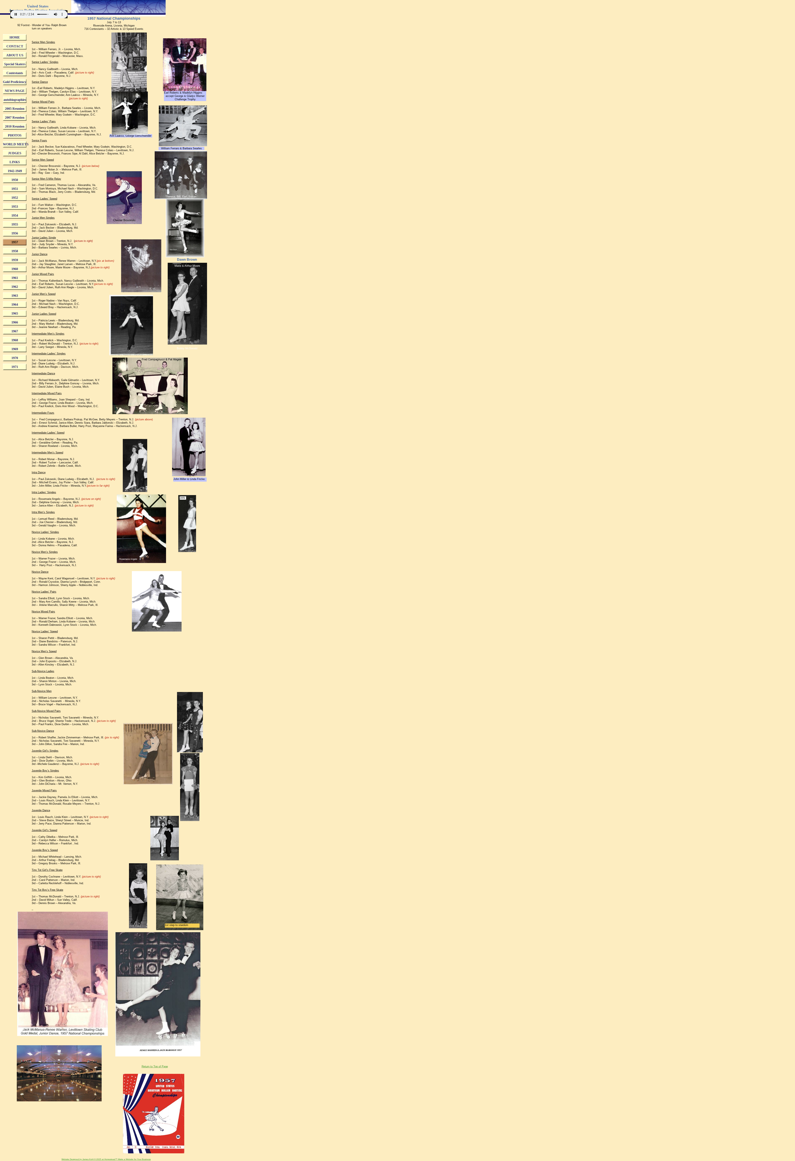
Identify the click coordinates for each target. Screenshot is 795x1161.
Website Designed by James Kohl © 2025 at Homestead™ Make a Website (97, 1159)
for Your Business (142, 1159)
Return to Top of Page (155, 1066)
